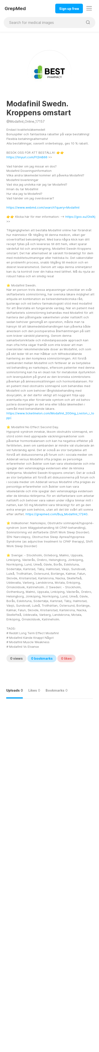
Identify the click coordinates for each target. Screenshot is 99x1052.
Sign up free (69, 9)
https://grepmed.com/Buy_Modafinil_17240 (56, 514)
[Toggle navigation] (89, 8)
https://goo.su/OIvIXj (80, 216)
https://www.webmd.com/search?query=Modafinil (42, 207)
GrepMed (15, 8)
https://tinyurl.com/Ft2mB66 (26, 157)
